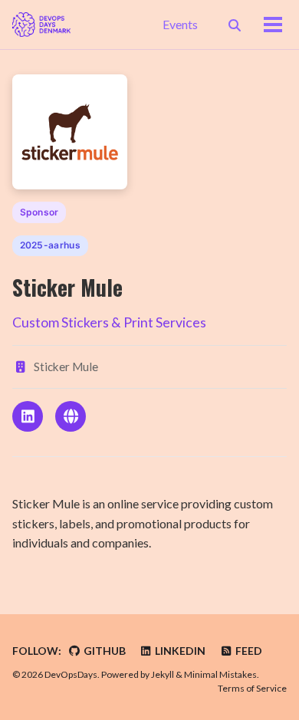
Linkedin (179, 650)
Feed (247, 650)
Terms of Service (252, 688)
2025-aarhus (50, 245)
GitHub (103, 650)
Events (180, 24)
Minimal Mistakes (220, 674)
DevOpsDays (70, 674)
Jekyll (162, 674)
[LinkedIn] (27, 416)
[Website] (70, 416)
